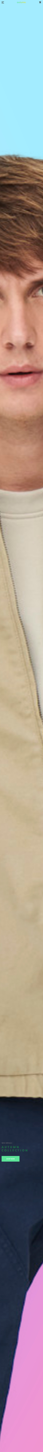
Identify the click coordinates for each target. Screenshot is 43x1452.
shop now (10, 1159)
